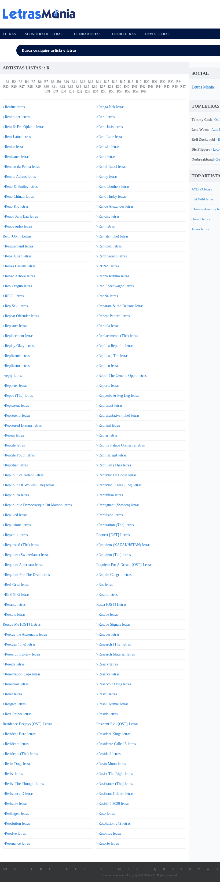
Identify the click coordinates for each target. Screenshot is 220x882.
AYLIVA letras (202, 189)
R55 (103, 91)
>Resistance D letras (18, 794)
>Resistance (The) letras (114, 784)
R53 (87, 91)
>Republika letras (109, 495)
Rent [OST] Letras (17, 236)
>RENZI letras (107, 266)
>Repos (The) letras (18, 396)
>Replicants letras (16, 356)
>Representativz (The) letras (117, 415)
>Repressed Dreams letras (22, 425)
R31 (54, 86)
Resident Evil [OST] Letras (117, 724)
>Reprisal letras (108, 425)
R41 (134, 86)
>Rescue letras (107, 614)
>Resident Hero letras (19, 734)
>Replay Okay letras (18, 346)
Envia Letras (157, 34)
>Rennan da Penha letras (21, 167)
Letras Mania (203, 87)
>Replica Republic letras (114, 346)
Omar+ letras (201, 219)
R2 (14, 82)
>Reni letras (105, 117)
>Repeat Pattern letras (113, 316)
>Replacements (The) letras (117, 336)
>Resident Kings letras (113, 734)
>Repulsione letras (17, 525)
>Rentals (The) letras (112, 236)
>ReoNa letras (107, 296)
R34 (78, 86)
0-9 (5, 869)
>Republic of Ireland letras (23, 475)
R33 (70, 86)
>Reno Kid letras (15, 206)
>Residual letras (108, 754)
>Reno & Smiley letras (20, 187)
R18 (130, 82)
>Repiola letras (107, 326)
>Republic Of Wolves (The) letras (28, 485)
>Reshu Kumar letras (112, 704)
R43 (150, 86)
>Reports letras (107, 386)
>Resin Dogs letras (17, 764)
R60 (143, 91)
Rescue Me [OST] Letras (22, 624)
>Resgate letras (14, 704)
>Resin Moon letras (111, 764)
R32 (62, 86)
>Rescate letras (14, 614)
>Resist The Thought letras (23, 784)
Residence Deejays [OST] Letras (27, 724)
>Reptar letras (107, 435)
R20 (146, 82)
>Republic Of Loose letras (116, 475)
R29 (38, 86)
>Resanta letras (14, 605)
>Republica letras (16, 495)
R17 (122, 82)
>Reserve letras (107, 674)
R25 (6, 86)
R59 (135, 91)
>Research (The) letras (113, 644)
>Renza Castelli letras (19, 266)
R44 (159, 86)
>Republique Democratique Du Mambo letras (37, 505)
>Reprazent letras (16, 405)
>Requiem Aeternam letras (23, 565)
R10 (66, 82)
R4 (27, 82)
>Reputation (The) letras (115, 525)
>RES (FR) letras (16, 595)
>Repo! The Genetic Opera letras (121, 376)
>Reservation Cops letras (21, 674)
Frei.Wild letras (203, 199)
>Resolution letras (16, 823)
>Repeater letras (15, 326)
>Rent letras (105, 226)
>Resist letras (13, 774)
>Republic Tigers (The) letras (118, 485)
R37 (102, 86)
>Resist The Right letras (114, 774)
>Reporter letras (15, 386)
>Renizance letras (16, 157)
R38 (110, 86)
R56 (111, 91)
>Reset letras (12, 694)
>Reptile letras (14, 445)
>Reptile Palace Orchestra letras (120, 445)
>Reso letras (105, 814)
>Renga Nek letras (110, 107)
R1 (7, 82)
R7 (46, 82)
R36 (94, 86)
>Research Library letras (21, 654)
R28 (30, 86)
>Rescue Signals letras (113, 624)
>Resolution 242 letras (113, 823)
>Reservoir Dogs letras (113, 684)
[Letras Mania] (41, 14)
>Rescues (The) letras (19, 644)
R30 (46, 86)
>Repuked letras (15, 515)
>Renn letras (105, 157)
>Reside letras (107, 714)
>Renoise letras (107, 216)
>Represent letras (109, 405)
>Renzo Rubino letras (112, 276)
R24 (179, 82)
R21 (154, 82)
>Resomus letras (108, 833)
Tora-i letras (200, 229)
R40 (126, 86)
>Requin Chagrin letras (113, 575)
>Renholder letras (16, 117)
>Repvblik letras (15, 535)
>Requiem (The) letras (113, 555)
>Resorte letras (107, 843)
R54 (95, 91)
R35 (86, 86)
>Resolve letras (14, 833)
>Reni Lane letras (109, 137)
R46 (175, 86)
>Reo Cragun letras (17, 286)
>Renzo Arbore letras (19, 276)
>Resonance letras (16, 843)
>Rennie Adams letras (19, 177)
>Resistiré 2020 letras (112, 804)
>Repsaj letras (13, 435)
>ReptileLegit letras (111, 455)
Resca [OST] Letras (111, 605)
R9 (59, 82)
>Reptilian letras (15, 465)
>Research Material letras (115, 654)
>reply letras (12, 376)
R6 (40, 82)
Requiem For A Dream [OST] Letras (124, 565)
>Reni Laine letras (17, 137)
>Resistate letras (15, 804)
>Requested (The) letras (21, 545)
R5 (33, 82)
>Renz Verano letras (111, 256)
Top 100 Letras (123, 34)
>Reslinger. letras (16, 814)
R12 (82, 82)
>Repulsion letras (109, 515)
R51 (71, 91)
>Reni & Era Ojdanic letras (23, 127)
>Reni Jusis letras (109, 127)
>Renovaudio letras (17, 226)
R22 (163, 82)
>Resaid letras (107, 595)
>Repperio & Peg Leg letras (117, 396)
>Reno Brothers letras (112, 187)
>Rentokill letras (109, 246)
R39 (118, 86)
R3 (20, 82)
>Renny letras (106, 177)
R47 (183, 86)
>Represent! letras (16, 415)
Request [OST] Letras (113, 535)
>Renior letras (13, 147)
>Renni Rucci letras (111, 167)
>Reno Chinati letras (18, 196)
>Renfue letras (14, 107)
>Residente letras (15, 744)
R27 (22, 86)
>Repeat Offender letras (21, 316)
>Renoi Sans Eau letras (20, 216)
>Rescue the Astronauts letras (25, 634)
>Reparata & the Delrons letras (119, 306)
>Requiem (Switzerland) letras (26, 555)
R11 (74, 82)
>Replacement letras (18, 336)
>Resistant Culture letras (114, 794)
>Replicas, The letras (112, 356)
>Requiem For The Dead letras (26, 575)
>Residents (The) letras (20, 754)
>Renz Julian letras (17, 256)
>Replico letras (107, 366)
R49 (55, 91)
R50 (63, 91)
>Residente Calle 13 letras (116, 744)
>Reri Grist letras (16, 585)
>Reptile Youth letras (19, 455)
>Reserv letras (107, 664)
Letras (9, 34)
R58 (127, 91)
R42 (142, 86)
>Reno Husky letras (111, 196)
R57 (119, 91)
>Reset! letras (106, 694)
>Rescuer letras (107, 634)
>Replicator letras (16, 366)
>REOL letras (13, 296)
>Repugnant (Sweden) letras (117, 505)
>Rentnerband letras (18, 246)
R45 (167, 86)
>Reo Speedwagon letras (115, 286)
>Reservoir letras (15, 684)
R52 (79, 91)
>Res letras (104, 585)
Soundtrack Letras (44, 34)
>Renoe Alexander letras (114, 206)
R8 (52, 82)
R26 (14, 86)
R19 (138, 82)
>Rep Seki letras (15, 306)
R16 (114, 82)
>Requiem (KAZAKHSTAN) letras (123, 545)
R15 (106, 82)
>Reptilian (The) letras (113, 465)
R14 (98, 82)
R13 (90, 82)
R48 (47, 91)
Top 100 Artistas (86, 34)
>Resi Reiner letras (17, 714)
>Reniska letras (107, 147)
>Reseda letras (13, 664)
